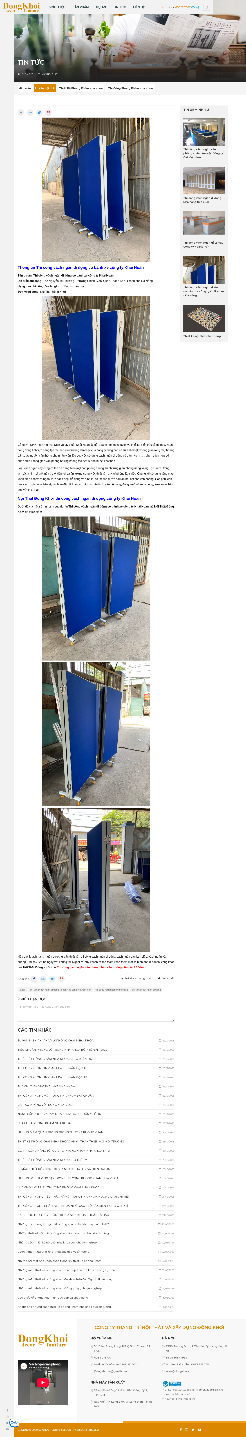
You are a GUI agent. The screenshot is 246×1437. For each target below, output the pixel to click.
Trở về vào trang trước (138, 978)
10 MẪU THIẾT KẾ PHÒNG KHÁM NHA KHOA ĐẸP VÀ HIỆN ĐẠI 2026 (96, 1169)
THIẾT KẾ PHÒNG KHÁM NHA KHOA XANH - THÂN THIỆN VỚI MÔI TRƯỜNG (96, 1141)
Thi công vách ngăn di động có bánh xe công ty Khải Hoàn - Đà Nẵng (203, 291)
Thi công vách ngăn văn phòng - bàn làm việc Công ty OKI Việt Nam (203, 153)
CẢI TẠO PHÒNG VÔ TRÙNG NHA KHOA (96, 1104)
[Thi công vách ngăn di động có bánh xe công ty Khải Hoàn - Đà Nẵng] (204, 270)
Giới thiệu (56, 7)
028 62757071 (103, 1357)
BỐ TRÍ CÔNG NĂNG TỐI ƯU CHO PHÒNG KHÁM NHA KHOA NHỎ (96, 1150)
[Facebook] (21, 112)
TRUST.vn (94, 1430)
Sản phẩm (81, 7)
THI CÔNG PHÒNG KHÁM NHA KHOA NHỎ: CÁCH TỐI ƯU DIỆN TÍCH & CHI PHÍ (96, 1205)
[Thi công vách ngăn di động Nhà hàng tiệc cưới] (204, 180)
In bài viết (168, 978)
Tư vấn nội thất (45, 88)
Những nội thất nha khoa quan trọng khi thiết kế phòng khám (96, 1261)
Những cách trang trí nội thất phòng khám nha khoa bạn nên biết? (96, 1224)
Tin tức (119, 7)
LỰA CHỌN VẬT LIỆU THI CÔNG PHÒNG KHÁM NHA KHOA (96, 1187)
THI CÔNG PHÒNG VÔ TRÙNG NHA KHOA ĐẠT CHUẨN (96, 1095)
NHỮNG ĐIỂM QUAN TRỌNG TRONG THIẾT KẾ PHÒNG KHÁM (96, 1132)
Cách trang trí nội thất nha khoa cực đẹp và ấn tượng (96, 1251)
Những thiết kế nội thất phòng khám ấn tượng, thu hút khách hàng (96, 1233)
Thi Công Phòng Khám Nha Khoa (130, 88)
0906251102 (183, 7)
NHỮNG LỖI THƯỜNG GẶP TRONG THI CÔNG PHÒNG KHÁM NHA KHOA (96, 1178)
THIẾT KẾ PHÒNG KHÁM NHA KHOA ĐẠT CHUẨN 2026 (96, 1059)
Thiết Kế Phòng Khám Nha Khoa (81, 88)
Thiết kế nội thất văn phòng (202, 336)
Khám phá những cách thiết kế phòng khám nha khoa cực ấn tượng (96, 1306)
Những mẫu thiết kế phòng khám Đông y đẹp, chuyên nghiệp (96, 1288)
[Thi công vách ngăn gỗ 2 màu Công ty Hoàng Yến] (204, 225)
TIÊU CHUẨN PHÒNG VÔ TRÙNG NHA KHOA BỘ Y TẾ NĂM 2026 (96, 1049)
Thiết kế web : (80, 1430)
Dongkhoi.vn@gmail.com (110, 1371)
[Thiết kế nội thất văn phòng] (204, 318)
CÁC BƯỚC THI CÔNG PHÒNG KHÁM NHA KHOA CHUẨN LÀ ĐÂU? (96, 1215)
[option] (123, 41)
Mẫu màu (25, 88)
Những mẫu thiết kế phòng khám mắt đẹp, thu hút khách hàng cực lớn (96, 1270)
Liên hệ (139, 7)
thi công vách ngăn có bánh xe (111, 989)
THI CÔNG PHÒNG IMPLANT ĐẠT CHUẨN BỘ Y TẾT (96, 1068)
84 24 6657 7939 (176, 1357)
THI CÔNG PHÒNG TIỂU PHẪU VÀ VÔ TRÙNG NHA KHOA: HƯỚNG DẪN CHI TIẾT (96, 1196)
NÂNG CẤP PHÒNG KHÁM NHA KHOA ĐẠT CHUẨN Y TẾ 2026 (96, 1114)
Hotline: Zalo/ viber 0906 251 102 (115, 1364)
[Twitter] (39, 112)
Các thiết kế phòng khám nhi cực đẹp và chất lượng (96, 1297)
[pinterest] (48, 112)
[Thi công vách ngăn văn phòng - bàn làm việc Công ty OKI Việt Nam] (204, 131)
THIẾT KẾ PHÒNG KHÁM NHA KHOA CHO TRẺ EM (96, 1160)
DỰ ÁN (101, 7)
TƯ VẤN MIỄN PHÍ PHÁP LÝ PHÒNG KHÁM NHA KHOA (96, 1040)
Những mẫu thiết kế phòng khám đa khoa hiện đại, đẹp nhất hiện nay (96, 1279)
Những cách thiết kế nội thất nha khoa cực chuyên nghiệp (96, 1242)
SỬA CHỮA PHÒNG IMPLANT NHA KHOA (96, 1086)
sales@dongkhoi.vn (178, 1371)
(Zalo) (195, 7)
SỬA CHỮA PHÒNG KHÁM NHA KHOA (96, 1123)
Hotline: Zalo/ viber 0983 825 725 (187, 1364)
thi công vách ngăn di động (146, 989)
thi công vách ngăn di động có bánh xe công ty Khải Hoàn (60, 989)
